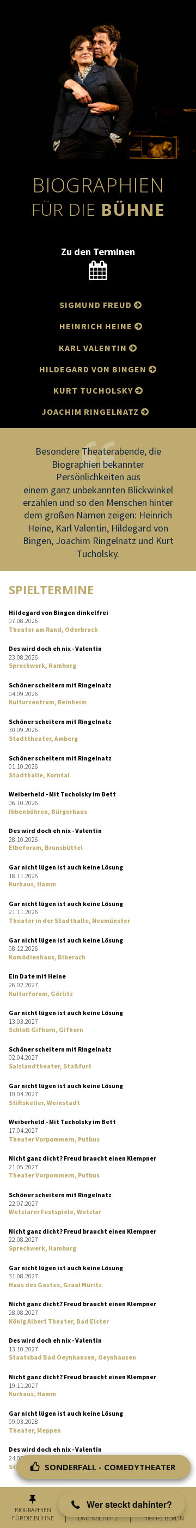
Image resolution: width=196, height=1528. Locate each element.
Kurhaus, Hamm (32, 884)
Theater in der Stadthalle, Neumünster (69, 920)
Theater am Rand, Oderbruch (53, 629)
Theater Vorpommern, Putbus (54, 1139)
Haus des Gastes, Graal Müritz (55, 1285)
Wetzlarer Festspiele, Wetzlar (55, 1211)
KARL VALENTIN (98, 347)
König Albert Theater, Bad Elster (59, 1321)
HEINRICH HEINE (101, 326)
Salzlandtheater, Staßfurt (50, 1066)
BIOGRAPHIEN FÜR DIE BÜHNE (33, 1514)
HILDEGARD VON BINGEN (98, 369)
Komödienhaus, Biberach (47, 957)
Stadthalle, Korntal (39, 775)
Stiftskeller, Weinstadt (44, 1102)
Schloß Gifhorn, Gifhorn (46, 1029)
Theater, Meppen (35, 1430)
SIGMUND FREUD (100, 304)
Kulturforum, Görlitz (41, 993)
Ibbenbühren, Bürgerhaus (48, 811)
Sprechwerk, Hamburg (42, 665)
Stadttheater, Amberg (43, 738)
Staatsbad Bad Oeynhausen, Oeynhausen (72, 1357)
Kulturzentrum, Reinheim (48, 702)
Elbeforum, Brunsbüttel (46, 847)
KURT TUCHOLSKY (98, 390)
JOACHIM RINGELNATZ (95, 411)
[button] (121, 1504)
